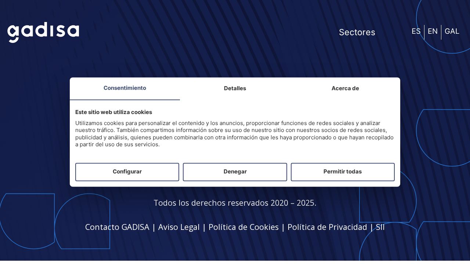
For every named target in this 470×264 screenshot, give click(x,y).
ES (416, 31)
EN (433, 31)
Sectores (357, 32)
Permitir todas (342, 171)
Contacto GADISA (117, 226)
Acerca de (345, 88)
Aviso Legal (179, 226)
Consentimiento (125, 87)
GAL (452, 31)
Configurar (127, 171)
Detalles (235, 88)
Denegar (235, 171)
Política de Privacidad (327, 226)
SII (380, 226)
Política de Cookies (244, 226)
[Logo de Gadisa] (43, 32)
